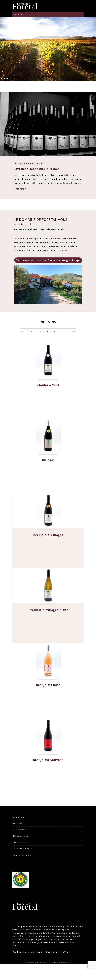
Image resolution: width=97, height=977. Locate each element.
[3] (7, 79)
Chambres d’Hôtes (23, 848)
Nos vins (17, 823)
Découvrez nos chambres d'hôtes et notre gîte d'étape (48, 260)
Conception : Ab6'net (58, 952)
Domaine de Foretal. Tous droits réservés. (57, 963)
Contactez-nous (22, 855)
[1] (2, 79)
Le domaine (19, 829)
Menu (20, 14)
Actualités (18, 817)
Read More (20, 189)
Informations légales (31, 963)
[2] (4, 79)
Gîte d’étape (19, 842)
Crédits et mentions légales (28, 952)
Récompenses (20, 836)
